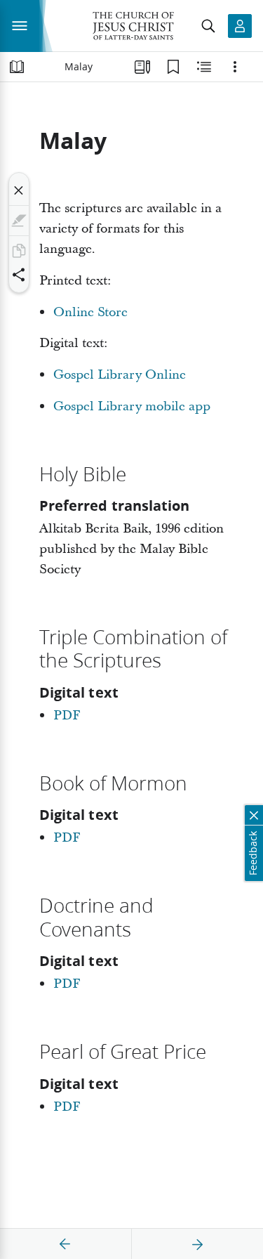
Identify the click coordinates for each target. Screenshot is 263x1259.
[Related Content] (204, 66)
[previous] (65, 1244)
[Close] (19, 190)
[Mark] (19, 220)
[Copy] (19, 251)
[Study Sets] (142, 66)
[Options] (235, 66)
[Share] (19, 275)
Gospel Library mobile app (131, 406)
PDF (67, 715)
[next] (197, 1244)
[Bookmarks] (173, 66)
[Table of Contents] (17, 67)
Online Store (90, 312)
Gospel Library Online (119, 375)
